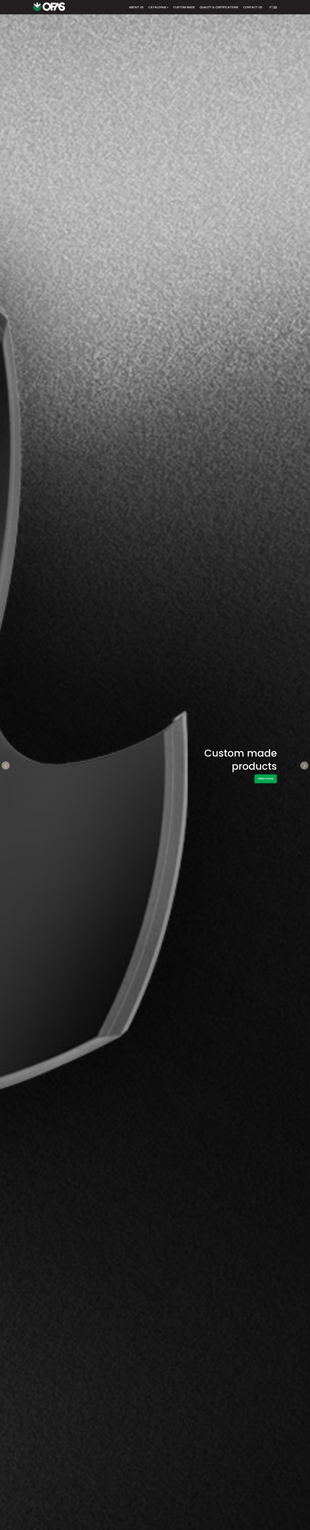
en (275, 7)
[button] (6, 765)
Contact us (252, 7)
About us (136, 7)
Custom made (184, 7)
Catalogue (158, 7)
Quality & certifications (219, 7)
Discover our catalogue (256, 794)
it (270, 7)
